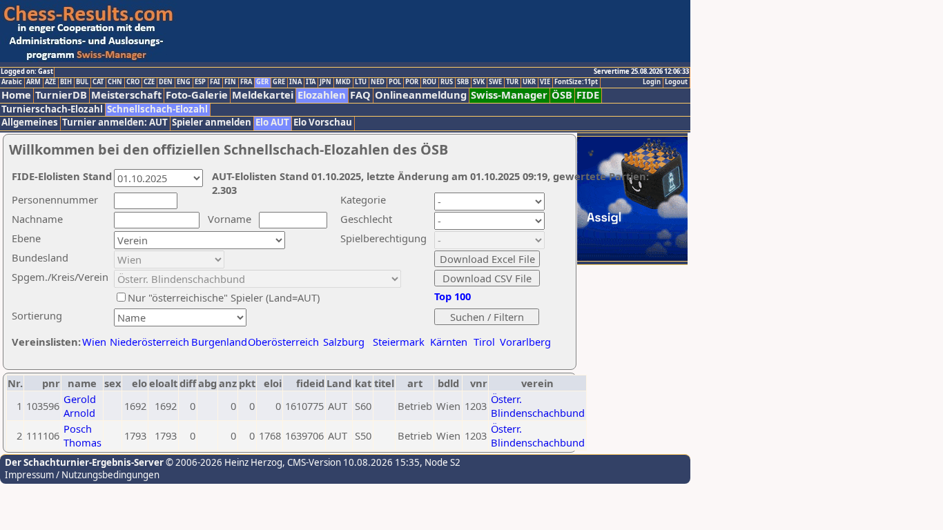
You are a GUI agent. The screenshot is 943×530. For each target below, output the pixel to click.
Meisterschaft (126, 94)
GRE (279, 82)
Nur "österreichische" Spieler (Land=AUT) (224, 297)
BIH (66, 82)
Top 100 (452, 296)
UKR (529, 82)
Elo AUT (272, 122)
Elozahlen (322, 94)
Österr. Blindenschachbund (538, 406)
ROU (429, 82)
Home (16, 94)
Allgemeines (29, 122)
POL (395, 82)
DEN (166, 82)
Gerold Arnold (80, 406)
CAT (98, 82)
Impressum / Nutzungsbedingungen (82, 475)
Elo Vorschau (322, 122)
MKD (343, 82)
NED (378, 82)
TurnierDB (61, 94)
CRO (132, 82)
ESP (200, 82)
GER (262, 82)
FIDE (587, 94)
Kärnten (448, 342)
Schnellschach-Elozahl (157, 109)
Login (652, 82)
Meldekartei (262, 94)
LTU (361, 82)
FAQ (360, 94)
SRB (463, 82)
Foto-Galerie (197, 94)
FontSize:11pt (576, 82)
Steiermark (399, 342)
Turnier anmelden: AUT (115, 122)
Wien (94, 342)
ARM (33, 82)
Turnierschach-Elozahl (52, 109)
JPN (325, 82)
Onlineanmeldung (421, 94)
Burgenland (219, 342)
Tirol (484, 342)
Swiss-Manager (509, 94)
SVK (479, 82)
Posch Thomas (82, 435)
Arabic (11, 82)
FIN (230, 82)
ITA (310, 82)
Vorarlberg (525, 342)
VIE (545, 82)
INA (295, 82)
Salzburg (343, 342)
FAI (215, 82)
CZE (149, 82)
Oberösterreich (283, 342)
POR (411, 82)
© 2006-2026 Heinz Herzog (223, 462)
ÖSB (562, 94)
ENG (184, 82)
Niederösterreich (147, 342)
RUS (446, 82)
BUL (82, 82)
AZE (50, 82)
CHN (115, 82)
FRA (246, 82)
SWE (495, 82)
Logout (676, 82)
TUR (512, 82)
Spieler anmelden (211, 122)
